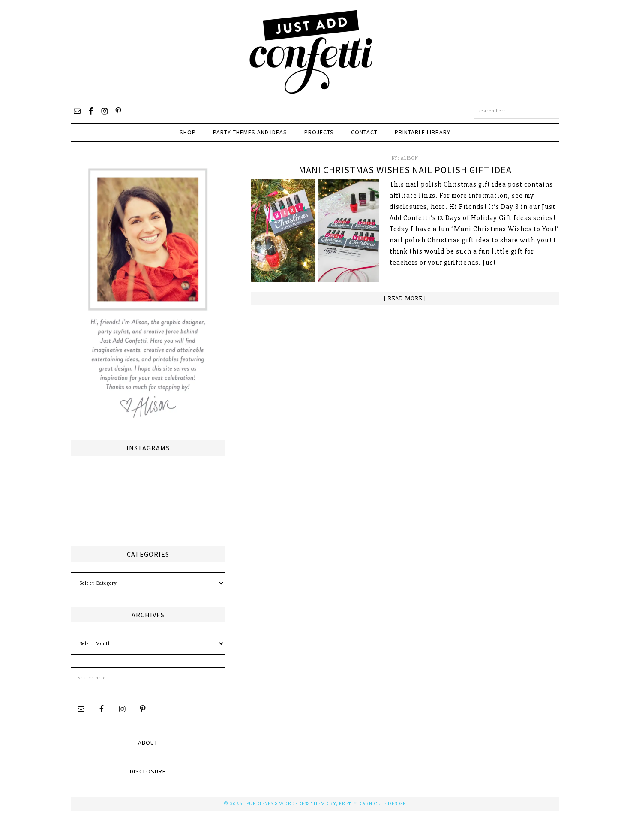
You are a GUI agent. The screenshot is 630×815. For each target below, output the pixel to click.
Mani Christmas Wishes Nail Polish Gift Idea (405, 170)
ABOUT (148, 742)
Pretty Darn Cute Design (372, 803)
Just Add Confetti (311, 51)
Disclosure (148, 771)
